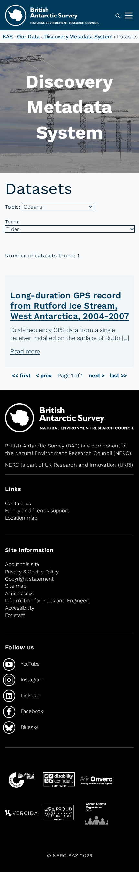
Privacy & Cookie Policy (32, 572)
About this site (22, 564)
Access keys (19, 593)
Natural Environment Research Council (63, 453)
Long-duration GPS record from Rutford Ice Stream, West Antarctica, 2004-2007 (69, 305)
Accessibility (19, 608)
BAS (8, 36)
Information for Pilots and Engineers (47, 600)
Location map (21, 518)
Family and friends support (37, 510)
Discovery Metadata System (77, 36)
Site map (16, 586)
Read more (25, 351)
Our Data (28, 36)
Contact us (18, 503)
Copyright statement (29, 579)
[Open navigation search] (117, 16)
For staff (15, 615)
